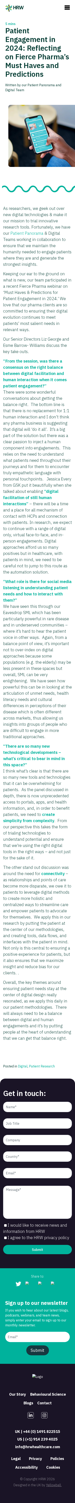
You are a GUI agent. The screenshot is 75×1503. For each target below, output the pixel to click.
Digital (23, 1066)
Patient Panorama (26, 233)
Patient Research (42, 1066)
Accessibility (26, 1467)
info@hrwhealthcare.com (37, 1446)
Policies (57, 1458)
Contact (44, 1403)
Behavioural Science (48, 1394)
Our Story (17, 1394)
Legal (16, 1458)
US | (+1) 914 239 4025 (37, 1439)
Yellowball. (54, 1485)
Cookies (53, 1467)
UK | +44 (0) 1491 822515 (37, 1431)
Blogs (28, 1403)
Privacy (35, 1458)
